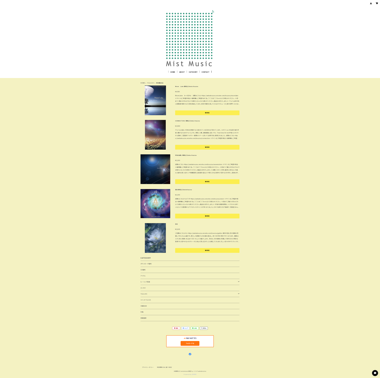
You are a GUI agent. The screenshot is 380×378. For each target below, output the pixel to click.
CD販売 (143, 270)
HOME (172, 72)
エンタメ (143, 288)
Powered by (188, 374)
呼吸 (142, 312)
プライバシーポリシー (148, 367)
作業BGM (144, 306)
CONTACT (205, 72)
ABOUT (182, 72)
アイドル (143, 276)
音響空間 (143, 318)
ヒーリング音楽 (145, 282)
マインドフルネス (146, 300)
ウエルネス (150, 83)
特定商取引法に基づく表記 (164, 367)
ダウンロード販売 (146, 264)
